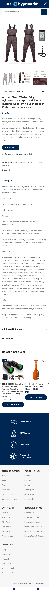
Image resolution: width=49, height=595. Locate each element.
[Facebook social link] (9, 170)
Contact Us (6, 554)
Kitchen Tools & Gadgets (34, 536)
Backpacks (6, 526)
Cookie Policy (7, 563)
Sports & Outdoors (34, 162)
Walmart (20, 91)
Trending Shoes (32, 471)
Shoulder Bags (7, 536)
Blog (4, 549)
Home (4, 91)
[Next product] (45, 91)
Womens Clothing (9, 494)
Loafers (27, 485)
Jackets (5, 475)
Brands (12, 91)
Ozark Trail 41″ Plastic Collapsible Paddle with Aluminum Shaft (34, 386)
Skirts (4, 485)
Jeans (4, 480)
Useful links (8, 545)
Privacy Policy (7, 559)
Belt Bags (6, 531)
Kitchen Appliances (32, 522)
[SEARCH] (44, 12)
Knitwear (5, 489)
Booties (27, 480)
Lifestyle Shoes (30, 494)
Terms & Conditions (10, 568)
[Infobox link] (24, 421)
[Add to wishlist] (20, 360)
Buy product (11, 147)
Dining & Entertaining (33, 531)
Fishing (22, 162)
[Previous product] (40, 91)
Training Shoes (30, 489)
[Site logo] (25, 4)
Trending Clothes (11, 471)
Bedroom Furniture (32, 517)
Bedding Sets (29, 512)
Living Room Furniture (33, 526)
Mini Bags (6, 522)
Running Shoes (30, 499)
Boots (27, 475)
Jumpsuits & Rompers (10, 499)
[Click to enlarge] (7, 64)
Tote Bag (6, 517)
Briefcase (6, 512)
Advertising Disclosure (11, 573)
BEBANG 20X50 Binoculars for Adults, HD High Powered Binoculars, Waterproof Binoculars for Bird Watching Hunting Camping (13, 390)
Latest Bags (8, 508)
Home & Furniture (33, 508)
